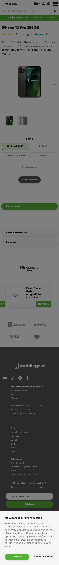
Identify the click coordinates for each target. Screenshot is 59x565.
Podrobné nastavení (43, 557)
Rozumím (17, 557)
